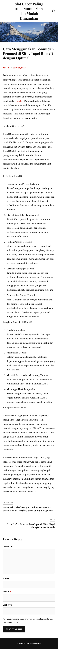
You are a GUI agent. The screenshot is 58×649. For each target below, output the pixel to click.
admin (6, 68)
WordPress (35, 643)
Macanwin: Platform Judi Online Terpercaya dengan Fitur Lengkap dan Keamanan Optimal (28, 509)
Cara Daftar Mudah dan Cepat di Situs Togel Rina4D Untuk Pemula (31, 526)
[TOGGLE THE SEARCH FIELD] (53, 11)
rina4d (19, 100)
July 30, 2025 (19, 68)
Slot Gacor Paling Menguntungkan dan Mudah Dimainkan (29, 10)
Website (7, 605)
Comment (9, 546)
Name (7, 578)
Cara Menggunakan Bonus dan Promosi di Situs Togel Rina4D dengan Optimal (28, 53)
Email (7, 592)
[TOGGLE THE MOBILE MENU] (4, 11)
